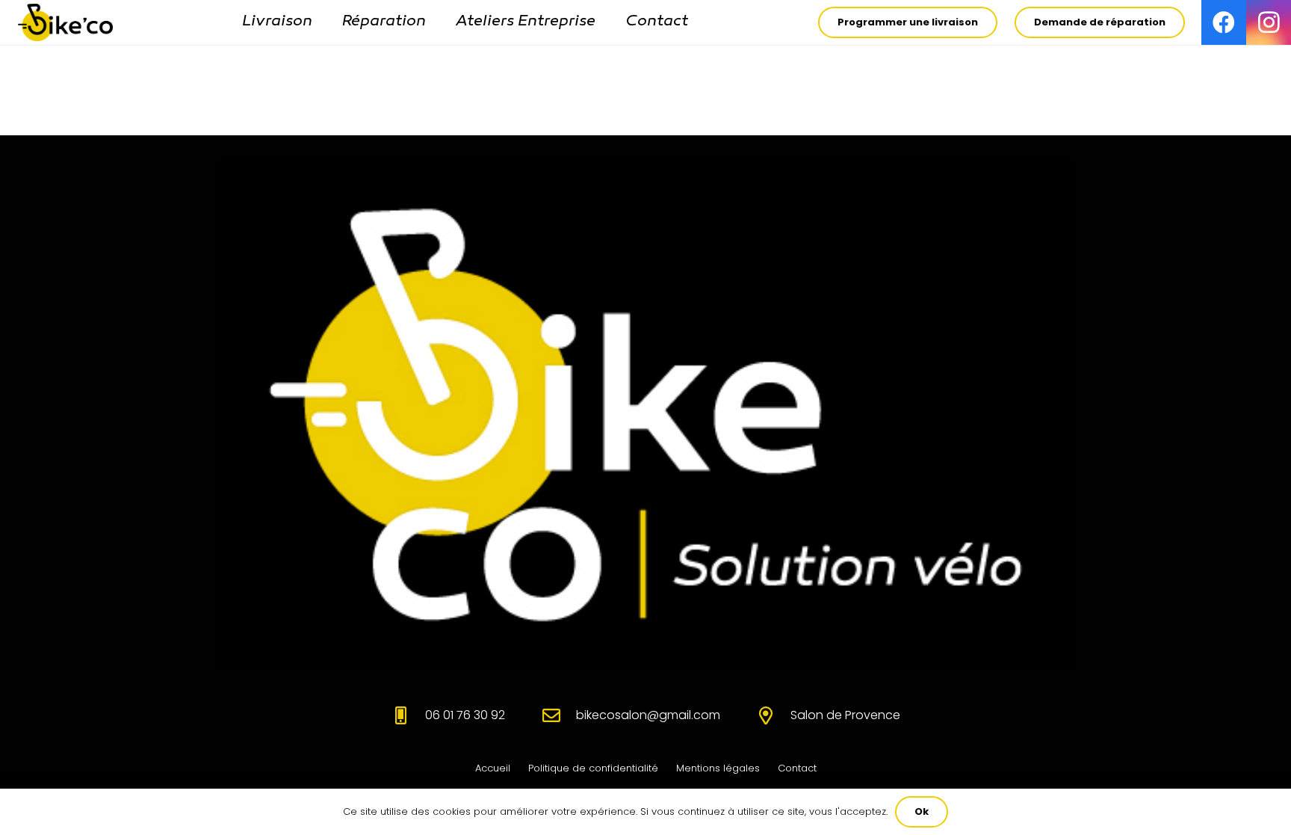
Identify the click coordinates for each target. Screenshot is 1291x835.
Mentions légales (718, 768)
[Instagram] (1268, 22)
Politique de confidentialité (593, 768)
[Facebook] (1223, 22)
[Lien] (65, 22)
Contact (797, 768)
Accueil (492, 768)
